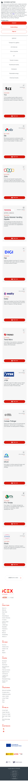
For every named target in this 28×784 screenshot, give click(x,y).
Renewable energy (14, 73)
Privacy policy (14, 773)
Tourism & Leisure (14, 60)
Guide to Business (6, 617)
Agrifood (14, 38)
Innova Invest (5, 710)
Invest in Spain (5, 605)
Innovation (4, 619)
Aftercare (4, 610)
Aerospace (14, 69)
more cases (13, 577)
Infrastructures (5, 646)
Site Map (14, 776)
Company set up (5, 692)
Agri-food (4, 662)
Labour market (5, 696)
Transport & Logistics (14, 42)
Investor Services (5, 712)
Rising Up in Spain (6, 714)
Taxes (3, 700)
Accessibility (14, 778)
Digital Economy (5, 671)
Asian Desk (4, 612)
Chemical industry (14, 78)
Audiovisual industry (14, 64)
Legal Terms (14, 771)
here (13, 13)
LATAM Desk (5, 625)
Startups (4, 632)
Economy (4, 644)
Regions (4, 630)
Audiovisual (4, 664)
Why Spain (5, 642)
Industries (4, 658)
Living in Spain (5, 698)
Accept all (14, 23)
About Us (4, 608)
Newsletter (4, 627)
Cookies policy (4, 20)
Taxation (4, 652)
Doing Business (6, 687)
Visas (3, 702)
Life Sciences (14, 47)
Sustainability (5, 634)
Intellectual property (6, 694)
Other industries (14, 51)
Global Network (5, 616)
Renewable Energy (6, 679)
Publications (4, 628)
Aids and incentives (6, 690)
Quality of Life (5, 648)
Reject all (14, 31)
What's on (4, 636)
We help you (5, 707)
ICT (14, 56)
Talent (3, 650)
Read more (15, 116)
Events (3, 614)
